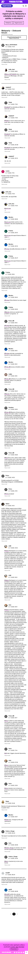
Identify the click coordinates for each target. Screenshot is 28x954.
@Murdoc (7, 312)
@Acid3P (6, 894)
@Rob (6, 457)
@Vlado (6, 819)
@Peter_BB (7, 367)
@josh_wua (7, 208)
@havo (6, 765)
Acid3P (8, 873)
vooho (7, 171)
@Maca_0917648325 (10, 74)
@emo (6, 720)
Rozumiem (14, 949)
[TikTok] (23, 952)
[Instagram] (19, 952)
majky (10, 374)
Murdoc (11, 217)
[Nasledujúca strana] (17, 914)
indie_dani (12, 69)
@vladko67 (7, 107)
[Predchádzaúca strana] (10, 914)
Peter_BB (11, 321)
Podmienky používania (7, 34)
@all (5, 753)
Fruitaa (11, 230)
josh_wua (8, 192)
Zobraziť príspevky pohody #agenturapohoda (14, 37)
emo (10, 605)
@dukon (6, 550)
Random (11, 407)
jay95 (10, 889)
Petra (7, 475)
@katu (6, 861)
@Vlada (6, 120)
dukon (7, 503)
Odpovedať (4, 64)
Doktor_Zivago (10, 831)
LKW (10, 546)
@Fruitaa (6, 249)
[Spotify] (21, 952)
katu (10, 843)
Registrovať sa (18, 22)
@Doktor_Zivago (9, 848)
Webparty (5, 31)
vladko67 (8, 87)
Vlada (10, 102)
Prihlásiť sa (8, 22)
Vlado (7, 801)
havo (10, 748)
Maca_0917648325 (11, 44)
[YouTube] (16, 952)
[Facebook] (14, 952)
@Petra (6, 494)
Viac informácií (20, 947)
